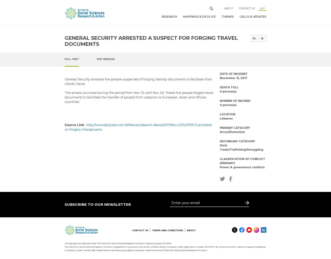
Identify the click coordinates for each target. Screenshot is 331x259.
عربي (262, 7)
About (228, 8)
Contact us (247, 8)
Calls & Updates (253, 16)
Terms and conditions (167, 230)
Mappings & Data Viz (199, 16)
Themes (228, 16)
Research (169, 16)
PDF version (105, 59)
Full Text (72, 59)
